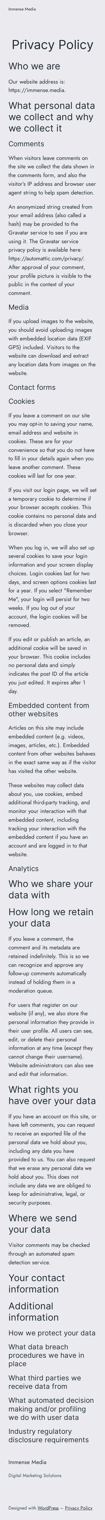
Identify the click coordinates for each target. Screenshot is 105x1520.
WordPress (48, 1508)
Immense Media (22, 9)
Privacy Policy (78, 1508)
